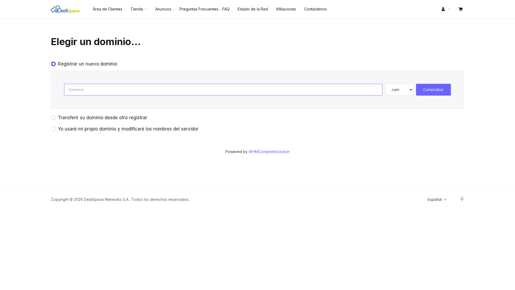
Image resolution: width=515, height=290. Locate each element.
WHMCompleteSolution (269, 151)
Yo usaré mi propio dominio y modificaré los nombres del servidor (128, 128)
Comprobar (433, 89)
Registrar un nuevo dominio (87, 63)
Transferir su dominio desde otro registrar (102, 117)
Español (435, 199)
